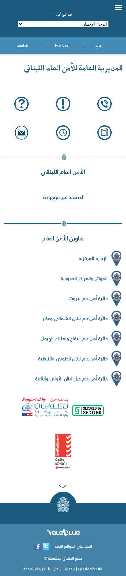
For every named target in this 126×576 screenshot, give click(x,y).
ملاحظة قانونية (90, 568)
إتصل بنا (54, 568)
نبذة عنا (69, 568)
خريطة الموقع (34, 568)
